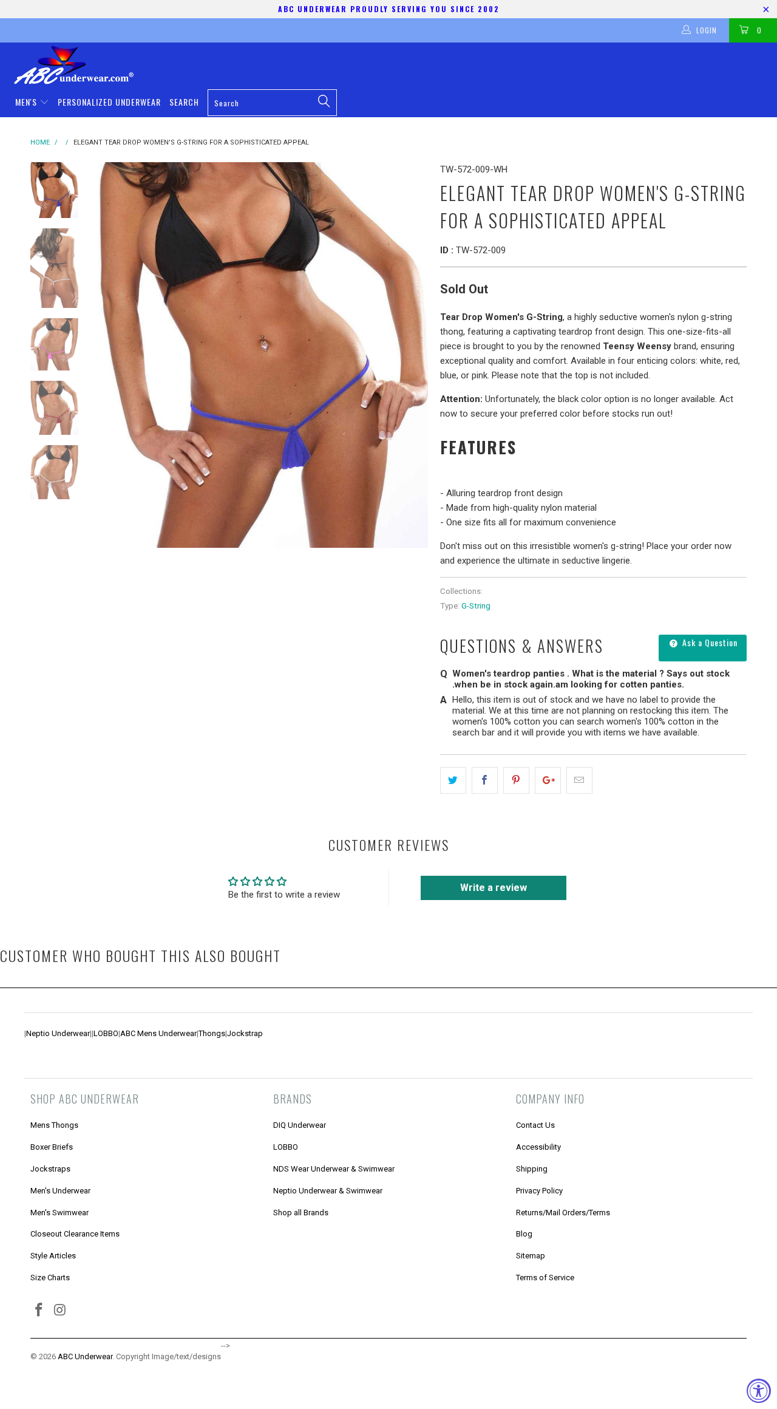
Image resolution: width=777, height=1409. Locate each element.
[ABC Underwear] (394, 65)
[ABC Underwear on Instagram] (61, 1311)
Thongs (211, 1033)
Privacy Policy (539, 1190)
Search (184, 101)
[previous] (115, 354)
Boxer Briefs (51, 1146)
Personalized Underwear (109, 101)
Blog (524, 1233)
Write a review (493, 887)
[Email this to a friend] (579, 780)
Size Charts (50, 1277)
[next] (410, 354)
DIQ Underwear (299, 1125)
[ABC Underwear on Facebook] (39, 1311)
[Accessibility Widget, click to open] (759, 1391)
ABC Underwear (85, 1356)
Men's (27, 101)
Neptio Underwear (58, 1033)
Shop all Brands (300, 1212)
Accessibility (538, 1146)
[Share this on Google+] (548, 780)
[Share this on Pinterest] (516, 780)
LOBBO (105, 1033)
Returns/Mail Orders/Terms (563, 1212)
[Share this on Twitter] (453, 780)
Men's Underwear (60, 1190)
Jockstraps (50, 1168)
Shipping (532, 1168)
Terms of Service (545, 1277)
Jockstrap (245, 1033)
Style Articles (53, 1255)
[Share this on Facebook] (485, 780)
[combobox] (272, 102)
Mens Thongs (54, 1125)
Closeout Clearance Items (75, 1233)
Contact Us (535, 1125)
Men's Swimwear (59, 1212)
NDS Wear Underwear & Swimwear (334, 1168)
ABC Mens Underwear (158, 1033)
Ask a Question (709, 642)
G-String (475, 605)
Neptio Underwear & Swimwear (327, 1190)
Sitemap (530, 1255)
